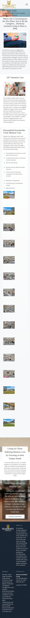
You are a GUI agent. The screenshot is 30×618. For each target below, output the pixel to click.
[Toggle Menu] (26, 4)
